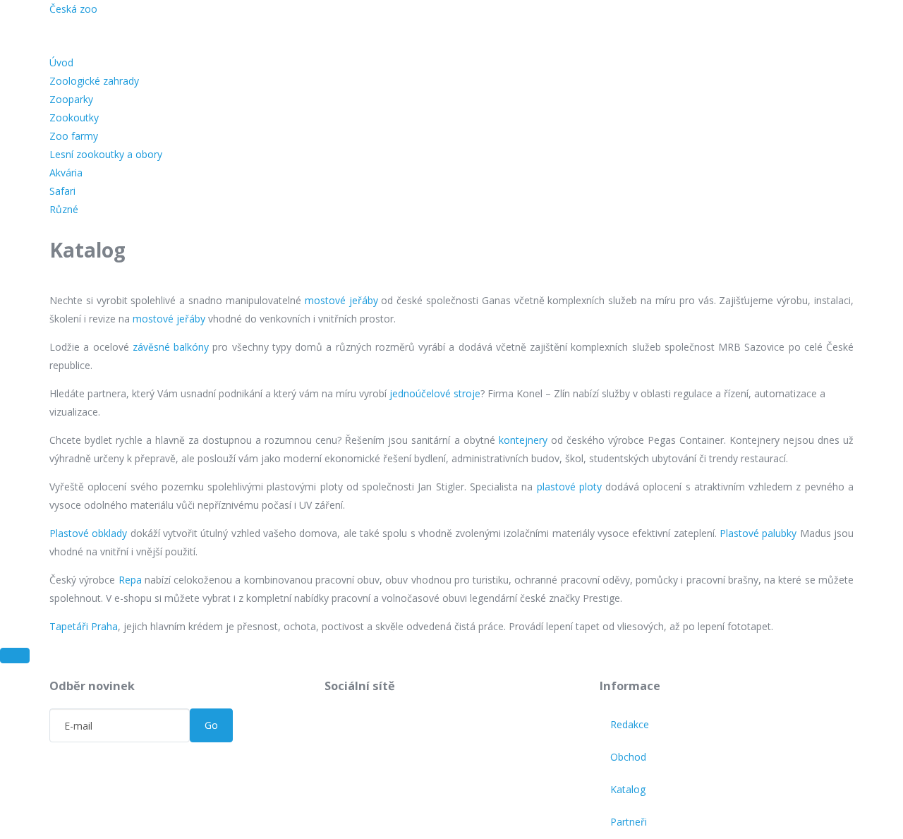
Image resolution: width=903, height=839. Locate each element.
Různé (63, 209)
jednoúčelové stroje (434, 393)
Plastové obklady (88, 533)
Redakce (629, 724)
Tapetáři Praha (83, 626)
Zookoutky (74, 117)
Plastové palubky (758, 533)
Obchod (628, 756)
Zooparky (71, 99)
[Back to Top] (15, 655)
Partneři (628, 821)
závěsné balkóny (171, 347)
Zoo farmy (73, 136)
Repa (130, 579)
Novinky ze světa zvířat (262, 13)
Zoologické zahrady (94, 80)
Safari (62, 191)
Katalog (628, 789)
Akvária (66, 172)
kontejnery (523, 440)
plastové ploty (569, 486)
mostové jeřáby (341, 300)
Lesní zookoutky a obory (105, 154)
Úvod (61, 62)
